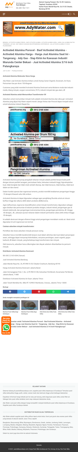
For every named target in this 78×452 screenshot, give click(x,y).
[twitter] (24, 292)
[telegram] (68, 292)
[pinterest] (39, 292)
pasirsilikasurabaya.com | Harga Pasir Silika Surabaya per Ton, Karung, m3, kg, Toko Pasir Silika (42, 449)
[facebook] (10, 292)
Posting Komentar (17, 71)
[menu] (5, 14)
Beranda (39, 445)
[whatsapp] (53, 292)
